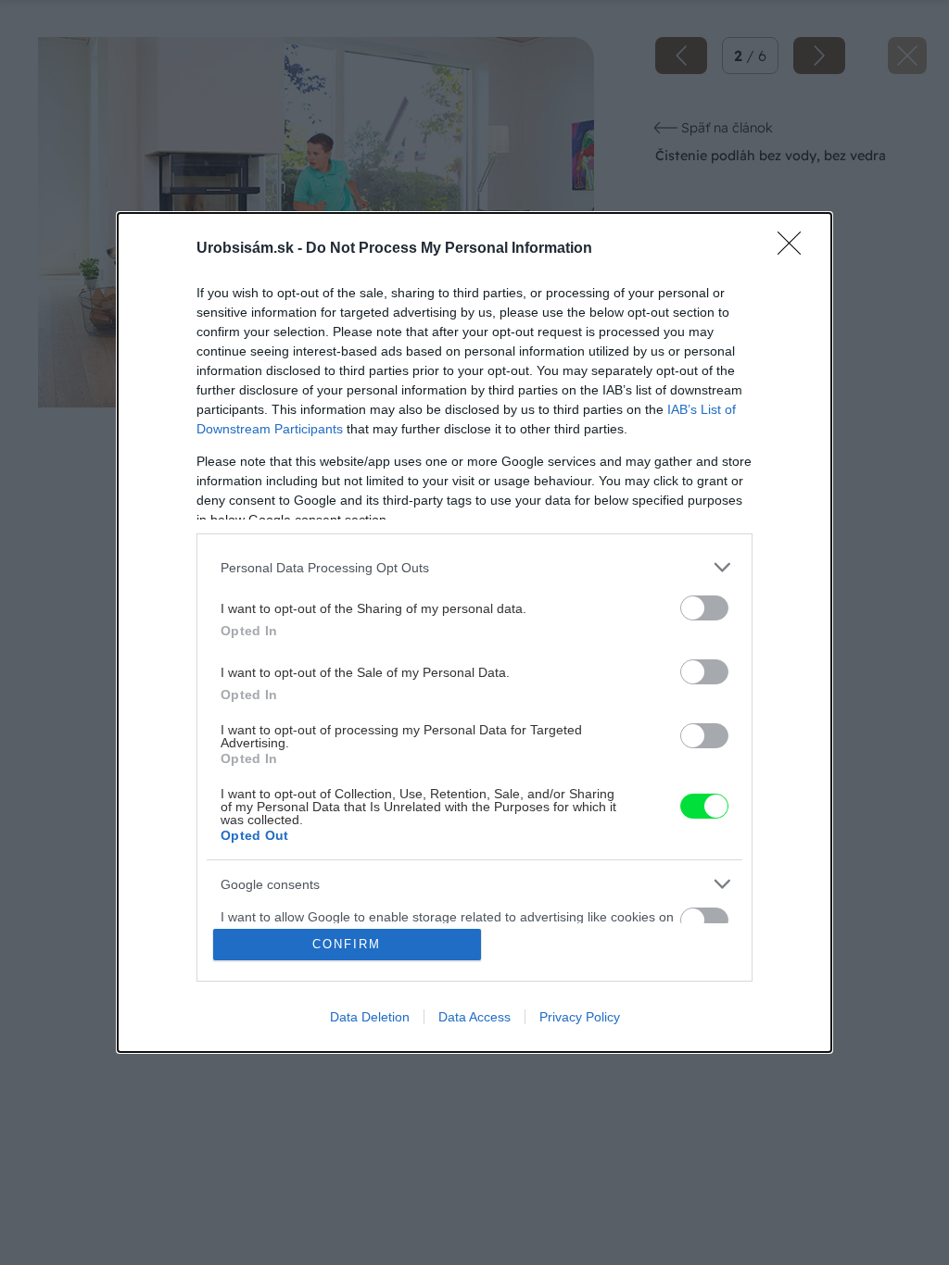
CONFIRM (346, 944)
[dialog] (474, 632)
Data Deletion (370, 1016)
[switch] (704, 607)
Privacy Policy (579, 1016)
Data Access (474, 1016)
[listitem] (474, 567)
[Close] (795, 249)
